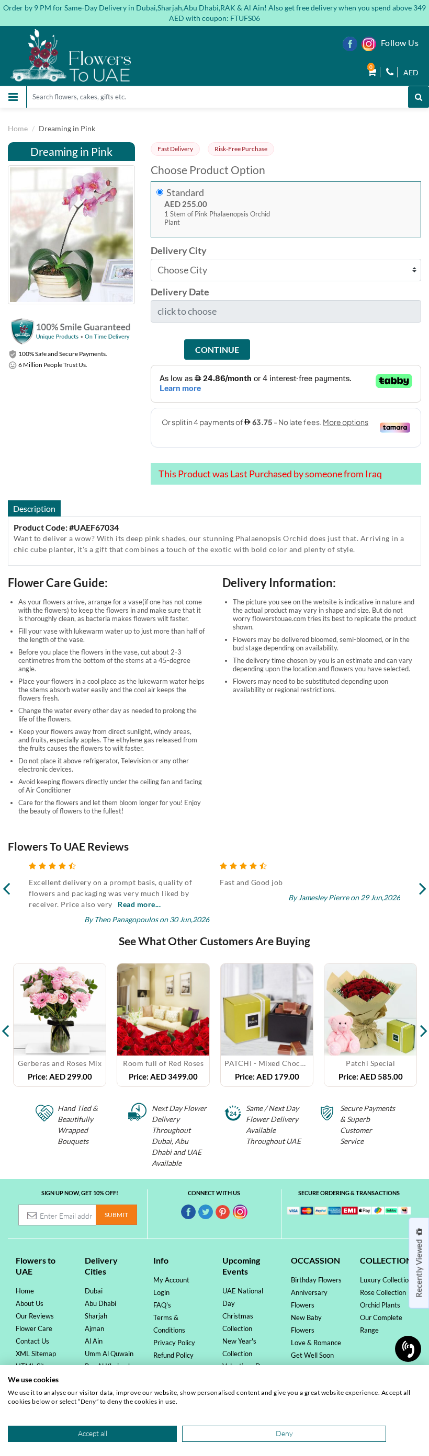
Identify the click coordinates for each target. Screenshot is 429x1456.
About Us (29, 1303)
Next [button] (424, 1025)
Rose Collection (383, 1292)
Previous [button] (5, 1025)
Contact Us (32, 1341)
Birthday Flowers (316, 1280)
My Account (171, 1280)
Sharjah (96, 1316)
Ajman (94, 1328)
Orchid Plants (380, 1305)
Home (18, 128)
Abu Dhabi (100, 1303)
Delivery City (179, 250)
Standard (185, 192)
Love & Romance (316, 1342)
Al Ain (94, 1341)
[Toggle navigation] (13, 97)
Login (161, 1292)
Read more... (139, 904)
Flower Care (34, 1328)
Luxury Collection (386, 1280)
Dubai (94, 1291)
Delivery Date (180, 291)
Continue (217, 349)
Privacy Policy (174, 1342)
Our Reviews (35, 1316)
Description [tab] (34, 508)
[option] (59, 1025)
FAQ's (162, 1305)
